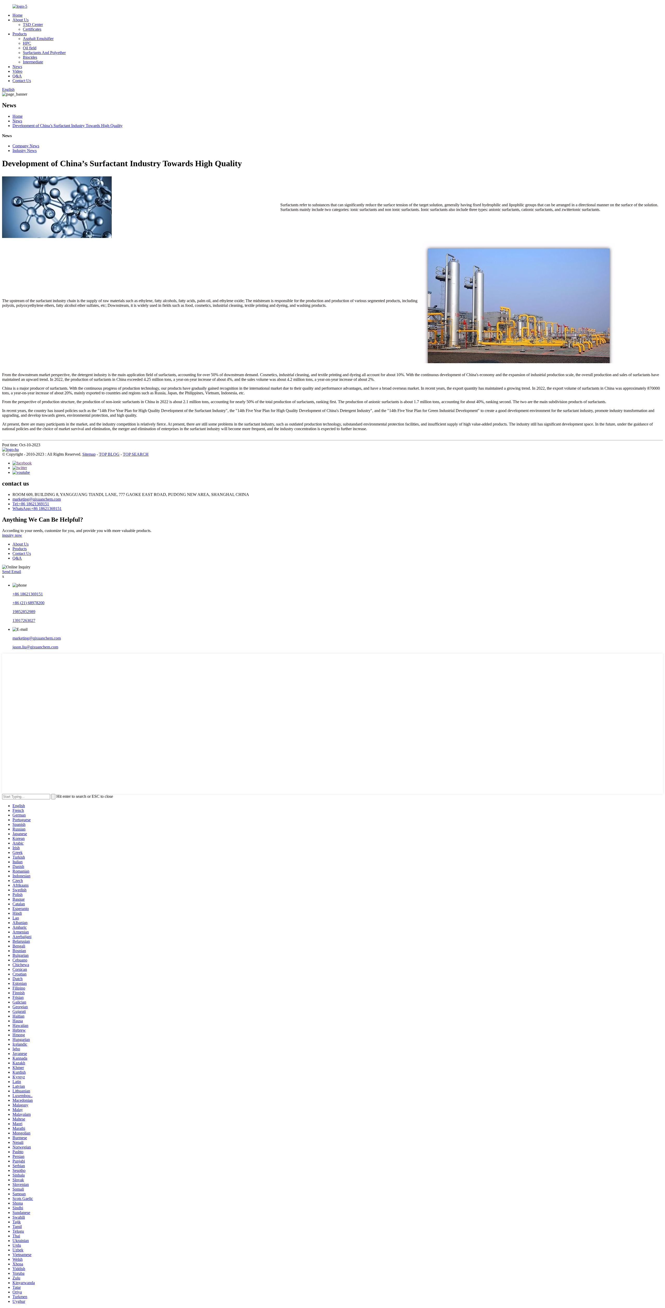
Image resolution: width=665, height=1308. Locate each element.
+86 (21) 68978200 (28, 603)
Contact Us (21, 80)
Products (19, 34)
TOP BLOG (109, 454)
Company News (25, 146)
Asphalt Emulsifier (38, 38)
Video (17, 71)
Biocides (30, 57)
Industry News (24, 150)
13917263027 (23, 620)
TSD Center (33, 24)
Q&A (17, 76)
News (17, 66)
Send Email (11, 571)
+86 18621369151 (27, 594)
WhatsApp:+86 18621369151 (37, 508)
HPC (27, 43)
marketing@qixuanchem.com (36, 499)
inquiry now (12, 535)
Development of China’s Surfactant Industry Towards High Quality (67, 125)
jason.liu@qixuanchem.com (35, 647)
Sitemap (89, 454)
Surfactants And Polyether (44, 52)
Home (17, 15)
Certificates (32, 29)
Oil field (29, 48)
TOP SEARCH (136, 454)
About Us (20, 20)
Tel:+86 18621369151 (30, 504)
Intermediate (33, 62)
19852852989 (23, 611)
